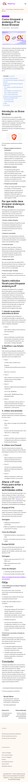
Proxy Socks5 (5, 764)
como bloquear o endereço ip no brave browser (12, 688)
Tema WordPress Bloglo (14, 779)
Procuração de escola (7, 761)
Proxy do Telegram (6, 757)
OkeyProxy (18, 499)
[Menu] (25, 3)
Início (3, 9)
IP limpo (4, 759)
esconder (12, 76)
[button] (10, 705)
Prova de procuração (7, 755)
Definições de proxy (7, 766)
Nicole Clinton (8, 696)
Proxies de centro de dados (9, 738)
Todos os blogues (6, 752)
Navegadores (5, 16)
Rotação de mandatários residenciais (11, 734)
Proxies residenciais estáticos (9, 736)
